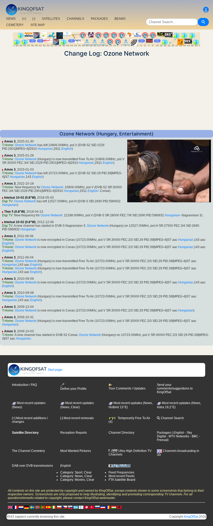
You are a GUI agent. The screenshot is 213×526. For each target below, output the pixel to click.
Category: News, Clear (76, 476)
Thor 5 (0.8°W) (14, 211)
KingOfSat (191, 516)
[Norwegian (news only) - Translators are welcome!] (37, 507)
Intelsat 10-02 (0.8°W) (20, 197)
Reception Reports (73, 432)
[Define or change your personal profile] (206, 10)
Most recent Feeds (122, 476)
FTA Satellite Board (122, 480)
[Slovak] (70, 507)
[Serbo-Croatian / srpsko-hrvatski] (103, 507)
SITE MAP (37, 25)
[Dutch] (21, 507)
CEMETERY (15, 25)
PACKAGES (99, 19)
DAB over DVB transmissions (32, 465)
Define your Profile (73, 389)
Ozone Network (26, 145)
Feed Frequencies (121, 472)
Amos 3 (10, 141)
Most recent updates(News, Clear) (77, 405)
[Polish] (59, 507)
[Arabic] (86, 507)
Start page (54, 370)
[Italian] (53, 507)
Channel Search (172, 418)
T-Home (7, 145)
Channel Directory (121, 432)
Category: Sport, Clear (76, 472)
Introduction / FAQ (24, 385)
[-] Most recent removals (77, 418)
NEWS (11, 19)
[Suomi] (81, 507)
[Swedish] (32, 507)
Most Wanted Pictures (75, 451)
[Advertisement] (106, 93)
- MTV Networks (177, 436)
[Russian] (97, 507)
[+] (24, 19)
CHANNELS (75, 19)
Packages (164, 432)
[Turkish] (92, 507)
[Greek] (75, 507)
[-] (33, 19)
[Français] (15, 507)
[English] (10, 507)
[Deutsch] (26, 507)
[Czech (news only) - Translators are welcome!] (64, 507)
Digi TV (7, 201)
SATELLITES (51, 19)
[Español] (48, 507)
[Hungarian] (113, 507)
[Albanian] (119, 507)
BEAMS (120, 19)
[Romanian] (108, 507)
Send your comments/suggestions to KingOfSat (175, 388)
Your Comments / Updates (127, 388)
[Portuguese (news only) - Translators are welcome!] (43, 507)
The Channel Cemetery (28, 451)
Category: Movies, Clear (77, 480)
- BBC (193, 436)
